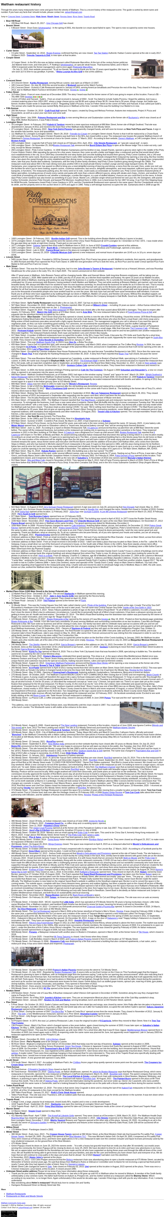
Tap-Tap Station (101, 53)
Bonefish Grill (116, 1074)
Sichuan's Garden (38, 1122)
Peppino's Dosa (51, 825)
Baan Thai (124, 354)
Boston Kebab (18, 141)
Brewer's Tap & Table (50, 665)
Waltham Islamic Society (124, 728)
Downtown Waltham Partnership (60, 663)
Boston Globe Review (112, 792)
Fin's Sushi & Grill (26, 514)
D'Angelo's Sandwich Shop (40, 1069)
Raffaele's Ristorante (89, 872)
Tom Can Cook (132, 792)
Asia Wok (87, 312)
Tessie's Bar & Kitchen (109, 412)
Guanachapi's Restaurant (65, 672)
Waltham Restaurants (16, 1194)
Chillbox (77, 1062)
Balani (143, 872)
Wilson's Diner (100, 305)
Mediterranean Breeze (137, 1030)
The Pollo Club (75, 835)
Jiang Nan (24, 512)
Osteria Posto (54, 1072)
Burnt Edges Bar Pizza (101, 145)
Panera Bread (52, 250)
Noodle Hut (93, 509)
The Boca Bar (57, 1011)
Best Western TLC (77, 1136)
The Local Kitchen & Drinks (76, 1076)
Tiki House (143, 932)
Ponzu (107, 698)
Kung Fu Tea (35, 651)
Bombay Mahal (96, 839)
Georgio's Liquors (76, 1164)
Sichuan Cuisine (91, 512)
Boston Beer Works (99, 663)
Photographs (66, 307)
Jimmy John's (36, 1157)
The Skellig (34, 644)
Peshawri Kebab (26, 331)
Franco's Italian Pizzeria (80, 939)
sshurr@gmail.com (73, 12)
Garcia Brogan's (68, 644)
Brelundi (72, 85)
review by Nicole (97, 821)
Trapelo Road (89, 16)
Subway (37, 245)
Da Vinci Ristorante (27, 909)
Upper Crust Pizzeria (42, 828)
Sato (50, 1166)
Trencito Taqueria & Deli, (39, 55)
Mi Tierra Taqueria (62, 937)
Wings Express (55, 844)
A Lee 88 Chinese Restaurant (113, 512)
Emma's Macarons (52, 656)
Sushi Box (158, 337)
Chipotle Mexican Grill (61, 252)
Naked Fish (127, 1088)
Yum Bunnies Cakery (39, 516)
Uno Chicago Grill (54, 23)
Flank (48, 598)
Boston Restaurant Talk (64, 145)
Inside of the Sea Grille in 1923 (137, 607)
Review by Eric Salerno (140, 670)
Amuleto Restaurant (84, 920)
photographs (44, 28)
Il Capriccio (93, 428)
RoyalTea (51, 741)
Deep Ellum (34, 851)
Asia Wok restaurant (57, 310)
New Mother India (56, 744)
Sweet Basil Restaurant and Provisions (103, 874)
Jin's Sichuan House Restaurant (58, 507)
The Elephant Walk (88, 361)
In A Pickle (31, 347)
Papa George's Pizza (124, 455)
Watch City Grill (44, 312)
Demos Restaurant (31, 138)
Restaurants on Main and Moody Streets (24, 1196)
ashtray (14, 1053)
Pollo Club (83, 832)
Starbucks (69, 594)
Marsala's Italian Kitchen (139, 458)
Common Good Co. (54, 823)
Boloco (69, 1160)
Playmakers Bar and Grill (147, 751)
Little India (69, 902)
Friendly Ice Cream (78, 134)
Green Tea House (73, 1046)
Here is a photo (45, 556)
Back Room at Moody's (83, 895)
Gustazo (104, 647)
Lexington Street (28, 16)
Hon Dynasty (129, 507)
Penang (33, 932)
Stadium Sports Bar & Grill (90, 751)
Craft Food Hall (52, 111)
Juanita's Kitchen (53, 998)
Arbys (30, 384)
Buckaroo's (134, 117)
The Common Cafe (139, 328)
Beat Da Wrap (17, 1118)
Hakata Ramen (49, 451)
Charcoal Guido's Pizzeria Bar (100, 906)
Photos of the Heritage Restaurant (107, 795)
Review (140, 344)
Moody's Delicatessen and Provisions (94, 853)
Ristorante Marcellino (82, 67)
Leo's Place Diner (41, 349)
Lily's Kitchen (52, 1039)
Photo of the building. (97, 605)
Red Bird (108, 758)
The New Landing (69, 725)
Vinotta (26, 788)
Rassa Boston (52, 895)
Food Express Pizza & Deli (140, 312)
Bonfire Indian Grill (60, 238)
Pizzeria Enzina (42, 535)
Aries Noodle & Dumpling (51, 340)
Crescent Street (14, 16)
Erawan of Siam (36, 869)
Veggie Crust (34, 1111)
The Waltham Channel (105, 767)
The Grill (22, 1014)
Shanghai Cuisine (89, 1014)
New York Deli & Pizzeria (60, 129)
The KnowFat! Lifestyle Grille (61, 1116)
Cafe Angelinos (79, 525)
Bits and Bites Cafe (36, 460)
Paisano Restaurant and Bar (51, 117)
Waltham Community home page (13, 1203)
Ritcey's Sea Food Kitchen (41, 923)
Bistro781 (16, 746)
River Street (77, 16)
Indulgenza (51, 755)
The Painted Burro (122, 1079)
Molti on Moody (130, 858)
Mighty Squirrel (57, 1120)
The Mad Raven (88, 400)
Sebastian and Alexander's (134, 370)
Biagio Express (53, 53)
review (74, 90)
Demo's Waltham (126, 138)
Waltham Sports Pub (45, 342)
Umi (87, 1166)
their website (151, 363)
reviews (28, 97)
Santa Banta (53, 839)
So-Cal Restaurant (41, 911)
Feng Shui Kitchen (54, 1106)
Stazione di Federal (81, 628)
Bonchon (16, 734)
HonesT (97, 1155)
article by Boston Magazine (105, 1072)
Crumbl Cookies (109, 245)
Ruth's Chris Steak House (63, 1092)
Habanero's (112, 918)
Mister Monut (17, 425)
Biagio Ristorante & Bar (58, 619)
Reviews (90, 640)
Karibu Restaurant (39, 83)
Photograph (68, 944)
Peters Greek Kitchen (68, 528)
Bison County (153, 675)
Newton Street (66, 16)
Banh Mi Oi (52, 248)
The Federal (49, 601)
